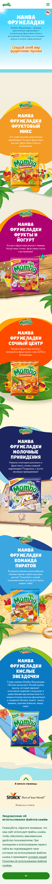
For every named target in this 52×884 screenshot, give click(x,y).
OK (26, 876)
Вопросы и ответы (25, 805)
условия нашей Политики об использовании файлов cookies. (24, 861)
